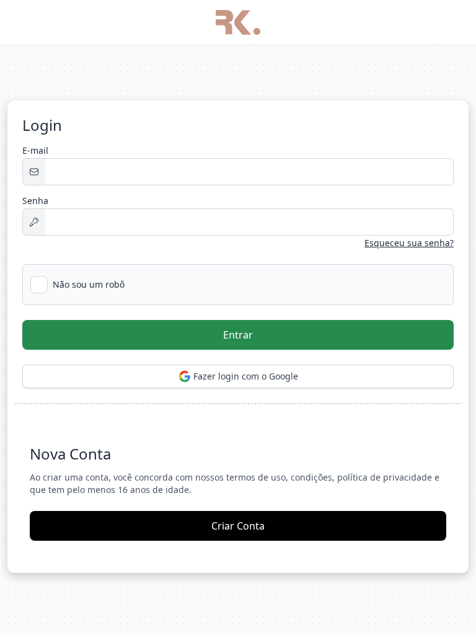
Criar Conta (238, 526)
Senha (35, 200)
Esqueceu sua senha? (409, 243)
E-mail (35, 150)
